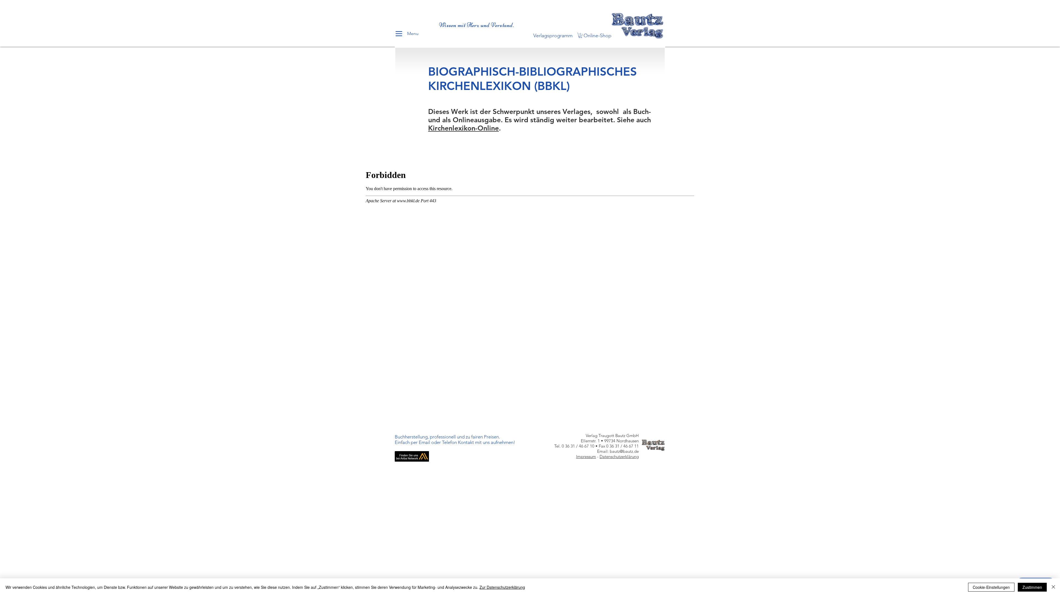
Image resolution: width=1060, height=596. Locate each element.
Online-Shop (597, 36)
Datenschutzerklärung (619, 456)
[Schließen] (1053, 587)
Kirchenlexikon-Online (463, 128)
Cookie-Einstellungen (991, 587)
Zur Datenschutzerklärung (502, 587)
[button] (580, 35)
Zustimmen (1032, 587)
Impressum (586, 456)
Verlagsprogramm (553, 36)
